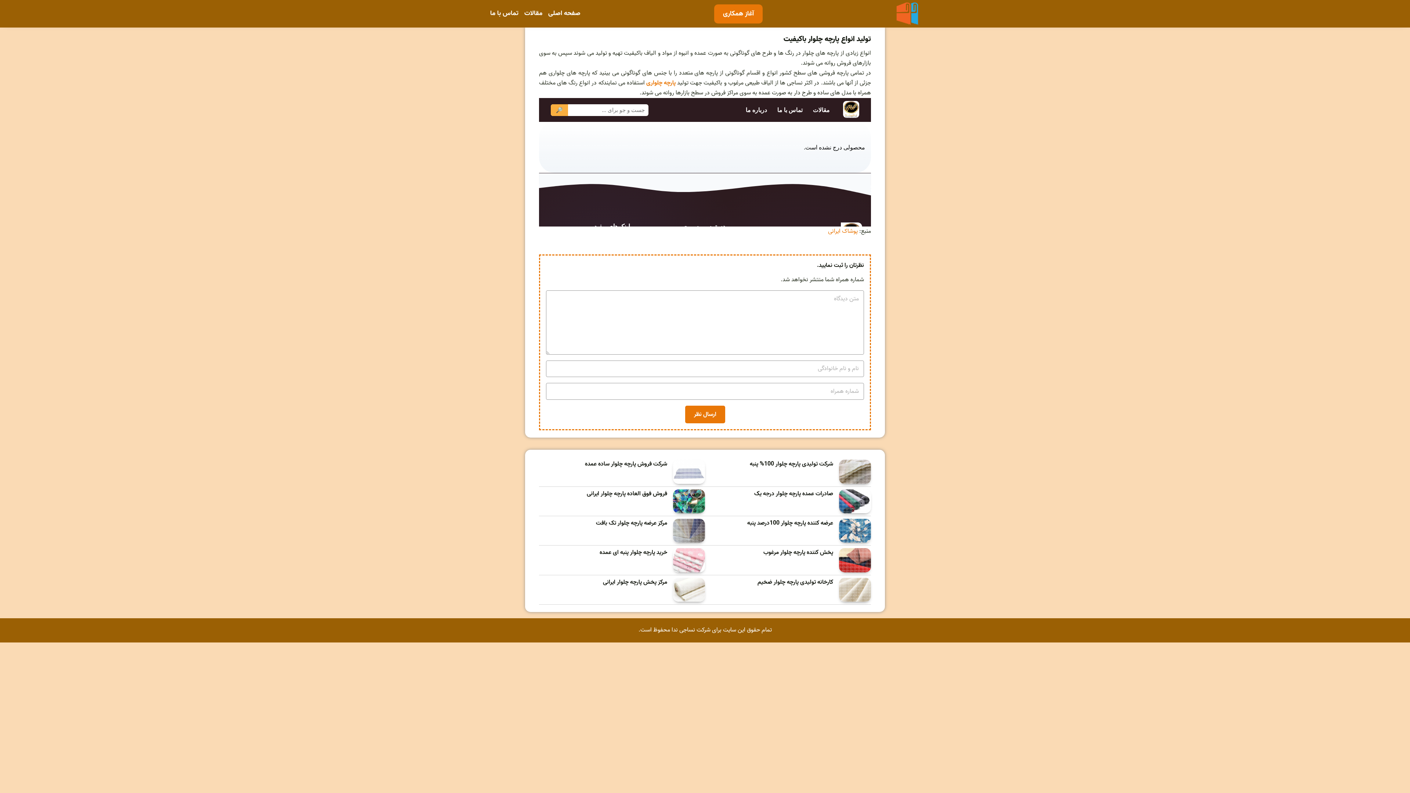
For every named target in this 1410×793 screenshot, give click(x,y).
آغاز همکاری (738, 13)
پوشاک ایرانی (843, 231)
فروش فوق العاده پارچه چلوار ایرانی (627, 494)
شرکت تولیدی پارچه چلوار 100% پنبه (791, 464)
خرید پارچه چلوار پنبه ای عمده (633, 552)
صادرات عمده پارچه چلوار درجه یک (793, 494)
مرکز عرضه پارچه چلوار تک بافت (631, 523)
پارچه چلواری (661, 83)
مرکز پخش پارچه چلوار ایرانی (635, 582)
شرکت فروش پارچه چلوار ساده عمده (626, 464)
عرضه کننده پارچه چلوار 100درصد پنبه (790, 523)
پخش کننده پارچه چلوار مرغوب (798, 552)
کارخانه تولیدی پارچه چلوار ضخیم (795, 582)
